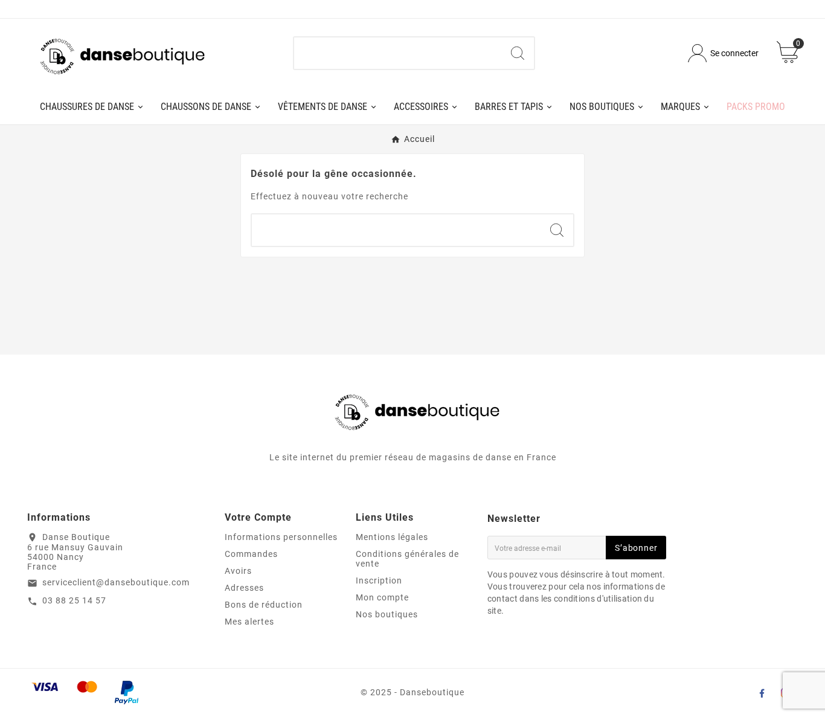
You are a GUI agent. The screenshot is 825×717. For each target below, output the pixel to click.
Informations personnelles (281, 537)
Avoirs (238, 571)
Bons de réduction (264, 604)
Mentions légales (392, 537)
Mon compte (382, 597)
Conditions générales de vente (407, 558)
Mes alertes (249, 621)
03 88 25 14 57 (74, 600)
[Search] (517, 53)
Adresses (244, 588)
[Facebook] (762, 693)
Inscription (379, 580)
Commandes (251, 554)
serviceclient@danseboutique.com (116, 582)
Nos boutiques (387, 614)
